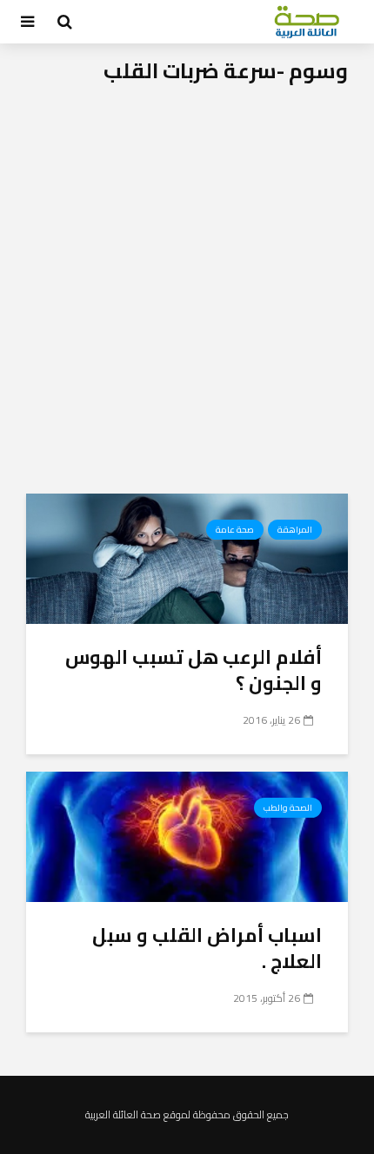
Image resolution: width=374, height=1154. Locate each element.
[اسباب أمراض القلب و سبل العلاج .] (187, 835)
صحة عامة (235, 529)
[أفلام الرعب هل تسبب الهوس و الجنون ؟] (187, 557)
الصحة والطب (288, 807)
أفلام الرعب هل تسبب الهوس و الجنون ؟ (193, 670)
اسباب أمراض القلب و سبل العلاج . (207, 948)
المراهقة (294, 529)
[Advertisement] (187, 298)
